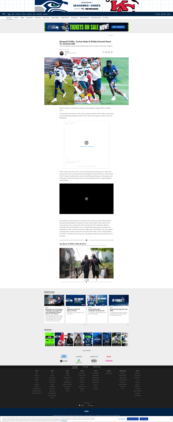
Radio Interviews (96, 375)
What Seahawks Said (52, 393)
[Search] (155, 14)
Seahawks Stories (95, 382)
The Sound (67, 375)
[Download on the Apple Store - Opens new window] (81, 405)
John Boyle (67, 51)
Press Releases (52, 386)
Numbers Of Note (52, 382)
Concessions (122, 382)
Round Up (52, 375)
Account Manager (137, 395)
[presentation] (128, 325)
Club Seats (137, 382)
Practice (82, 384)
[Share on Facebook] (103, 53)
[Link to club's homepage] (3, 14)
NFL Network (67, 388)
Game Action (82, 382)
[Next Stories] (126, 339)
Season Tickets (137, 375)
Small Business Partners (36, 390)
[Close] (170, 418)
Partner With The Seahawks (36, 393)
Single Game (137, 373)
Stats (37, 382)
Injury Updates (52, 377)
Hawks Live (96, 384)
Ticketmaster (137, 393)
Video (67, 370)
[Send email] (109, 53)
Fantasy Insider (52, 390)
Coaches (36, 377)
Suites (137, 379)
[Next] (96, 280)
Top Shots (82, 379)
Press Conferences (67, 386)
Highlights (67, 373)
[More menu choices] (49, 14)
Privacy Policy (64, 420)
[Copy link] (112, 52)
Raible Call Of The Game (67, 384)
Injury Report (36, 384)
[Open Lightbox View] (86, 266)
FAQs (123, 388)
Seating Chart (137, 386)
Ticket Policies (137, 388)
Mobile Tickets (137, 377)
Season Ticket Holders (137, 390)
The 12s (82, 390)
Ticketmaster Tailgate (123, 379)
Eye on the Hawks (82, 373)
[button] (86, 198)
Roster (36, 373)
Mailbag (52, 384)
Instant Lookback (52, 379)
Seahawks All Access (67, 377)
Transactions (36, 386)
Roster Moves (52, 388)
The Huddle (95, 388)
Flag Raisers (82, 388)
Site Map (52, 397)
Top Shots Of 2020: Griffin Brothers (72, 244)
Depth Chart (36, 375)
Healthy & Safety (123, 377)
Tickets (137, 370)
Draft (52, 373)
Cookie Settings (121, 418)
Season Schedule (109, 373)
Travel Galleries (82, 377)
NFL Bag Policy (122, 386)
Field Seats (137, 384)
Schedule (109, 370)
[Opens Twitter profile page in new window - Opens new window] (65, 55)
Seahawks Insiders (95, 377)
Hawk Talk (95, 386)
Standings (36, 379)
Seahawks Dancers (82, 386)
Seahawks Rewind (95, 379)
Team (36, 370)
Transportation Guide (123, 375)
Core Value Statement (36, 388)
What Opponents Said (52, 395)
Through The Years (82, 375)
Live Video (67, 390)
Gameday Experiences (123, 384)
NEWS (52, 370)
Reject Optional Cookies (133, 418)
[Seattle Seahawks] (86, 411)
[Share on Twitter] (106, 53)
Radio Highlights (96, 373)
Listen (95, 370)
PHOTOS (82, 370)
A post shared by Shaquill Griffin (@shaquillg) (86, 166)
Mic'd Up (67, 379)
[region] (86, 419)
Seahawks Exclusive (67, 382)
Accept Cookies (144, 418)
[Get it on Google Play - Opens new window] (91, 406)
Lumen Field (122, 373)
